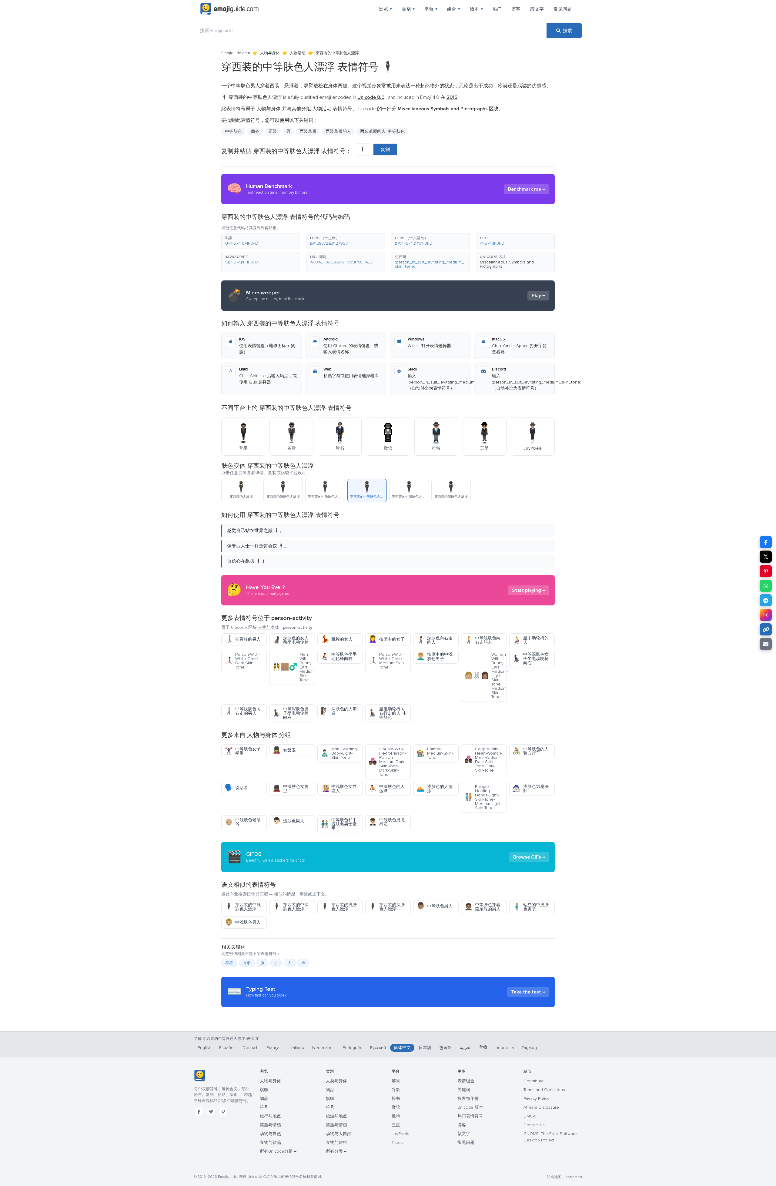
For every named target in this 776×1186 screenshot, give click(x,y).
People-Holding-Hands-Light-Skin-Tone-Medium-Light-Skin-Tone (483, 797)
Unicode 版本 (470, 1107)
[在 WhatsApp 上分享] (766, 586)
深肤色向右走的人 (434, 640)
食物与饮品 (270, 1142)
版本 (476, 9)
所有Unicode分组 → (278, 1151)
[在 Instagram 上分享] (766, 615)
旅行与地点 (270, 1116)
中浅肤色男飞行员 (387, 822)
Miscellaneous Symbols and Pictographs (507, 264)
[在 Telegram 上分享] (766, 600)
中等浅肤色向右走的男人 (243, 711)
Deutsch (250, 1047)
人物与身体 (270, 53)
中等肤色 (233, 131)
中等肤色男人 (434, 906)
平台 (430, 9)
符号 (264, 1107)
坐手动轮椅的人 (531, 640)
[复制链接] (766, 629)
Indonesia (504, 1047)
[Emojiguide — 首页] (199, 1076)
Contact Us (534, 1124)
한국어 (445, 1047)
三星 (396, 1124)
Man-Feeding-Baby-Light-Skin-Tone (339, 753)
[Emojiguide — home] (229, 9)
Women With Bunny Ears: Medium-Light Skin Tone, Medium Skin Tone (485, 675)
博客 (515, 9)
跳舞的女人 (337, 639)
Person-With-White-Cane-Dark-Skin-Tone (242, 661)
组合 (453, 9)
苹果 (396, 1081)
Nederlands (323, 1047)
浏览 (385, 9)
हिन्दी (483, 1047)
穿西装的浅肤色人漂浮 (339, 907)
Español (227, 1047)
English (204, 1047)
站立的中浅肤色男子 (531, 907)
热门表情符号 (470, 1116)
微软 (396, 1107)
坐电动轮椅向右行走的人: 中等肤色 (388, 713)
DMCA (529, 1116)
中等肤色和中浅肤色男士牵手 (339, 824)
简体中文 (402, 1047)
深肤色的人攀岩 (339, 711)
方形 (247, 962)
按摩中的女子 (387, 639)
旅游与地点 (336, 1116)
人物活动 (298, 53)
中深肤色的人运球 (387, 788)
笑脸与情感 (270, 1124)
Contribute (533, 1081)
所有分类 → (336, 1151)
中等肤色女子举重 (243, 751)
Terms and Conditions (544, 1089)
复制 (385, 149)
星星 (229, 962)
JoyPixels (400, 1133)
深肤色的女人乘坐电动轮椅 (291, 640)
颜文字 (537, 9)
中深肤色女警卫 (291, 788)
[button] (260, 241)
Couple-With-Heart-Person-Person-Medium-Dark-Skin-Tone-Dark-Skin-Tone (387, 761)
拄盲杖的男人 (243, 639)
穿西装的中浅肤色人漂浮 (243, 907)
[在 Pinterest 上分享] (766, 571)
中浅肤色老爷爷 (243, 822)
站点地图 (554, 1177)
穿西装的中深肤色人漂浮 (291, 907)
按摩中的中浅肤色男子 (434, 656)
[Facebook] (199, 1112)
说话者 (236, 788)
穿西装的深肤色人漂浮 (387, 907)
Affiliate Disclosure (541, 1107)
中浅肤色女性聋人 (339, 788)
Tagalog (529, 1047)
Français (274, 1047)
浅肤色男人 (288, 821)
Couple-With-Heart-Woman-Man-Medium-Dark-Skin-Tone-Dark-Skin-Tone (483, 759)
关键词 (463, 1089)
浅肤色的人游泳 (434, 788)
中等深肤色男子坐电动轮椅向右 (291, 713)
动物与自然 (270, 1133)
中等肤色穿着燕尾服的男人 (482, 907)
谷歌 (396, 1089)
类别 (408, 9)
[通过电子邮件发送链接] (766, 644)
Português (352, 1047)
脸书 (396, 1098)
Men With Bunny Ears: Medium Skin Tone (294, 667)
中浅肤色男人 (243, 922)
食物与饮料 (336, 1142)
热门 (497, 9)
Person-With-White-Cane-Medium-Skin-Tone (387, 661)
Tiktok (397, 1142)
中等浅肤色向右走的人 (482, 640)
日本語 (425, 1047)
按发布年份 (468, 1098)
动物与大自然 (338, 1133)
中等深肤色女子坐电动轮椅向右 (531, 658)
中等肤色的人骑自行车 (531, 751)
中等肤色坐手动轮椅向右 (339, 656)
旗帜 (264, 1089)
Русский (378, 1047)
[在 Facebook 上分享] (766, 542)
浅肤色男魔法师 (531, 788)
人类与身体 (336, 1081)
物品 (264, 1098)
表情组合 (465, 1081)
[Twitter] (211, 1112)
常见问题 (563, 9)
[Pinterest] (223, 1112)
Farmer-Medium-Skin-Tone (434, 753)
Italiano (297, 1047)
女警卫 (284, 750)
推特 (396, 1116)
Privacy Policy (536, 1098)
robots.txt (574, 1177)
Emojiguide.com (235, 53)
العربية (466, 1047)
